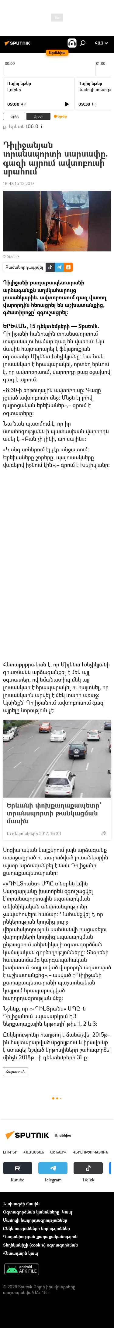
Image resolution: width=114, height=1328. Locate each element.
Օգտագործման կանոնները (31, 1212)
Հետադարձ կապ (20, 1253)
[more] (104, 833)
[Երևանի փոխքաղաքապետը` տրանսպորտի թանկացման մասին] (57, 759)
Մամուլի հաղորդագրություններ (35, 1220)
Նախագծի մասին (21, 1204)
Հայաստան (16, 1071)
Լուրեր (14, 89)
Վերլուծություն (90, 1152)
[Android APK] (21, 1270)
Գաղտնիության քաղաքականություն (40, 1236)
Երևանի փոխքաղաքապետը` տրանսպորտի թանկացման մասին (54, 813)
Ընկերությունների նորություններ (36, 1228)
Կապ (67, 1212)
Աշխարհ (58, 1152)
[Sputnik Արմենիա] (18, 45)
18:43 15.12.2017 (18, 183)
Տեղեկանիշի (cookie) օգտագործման (40, 1245)
